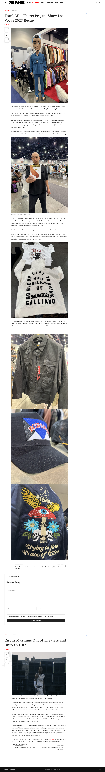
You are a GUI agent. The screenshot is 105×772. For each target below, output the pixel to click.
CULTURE (35, 2)
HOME (29, 2)
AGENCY (62, 2)
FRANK (7, 24)
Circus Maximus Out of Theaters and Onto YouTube (35, 642)
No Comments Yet (14, 576)
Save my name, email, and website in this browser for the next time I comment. (31, 616)
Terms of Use (57, 769)
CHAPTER (50, 2)
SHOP (56, 2)
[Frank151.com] (17, 2)
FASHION (7, 10)
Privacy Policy (48, 769)
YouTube (51, 739)
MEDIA (42, 2)
